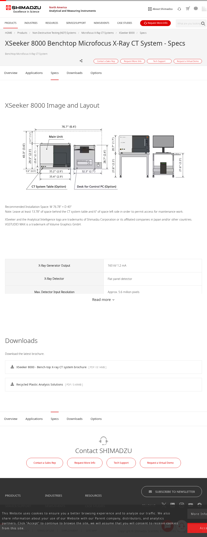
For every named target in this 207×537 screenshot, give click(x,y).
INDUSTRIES (53, 495)
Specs (55, 73)
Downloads (74, 73)
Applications (34, 73)
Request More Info (84, 462)
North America (58, 7)
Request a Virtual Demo (160, 462)
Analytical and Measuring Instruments (72, 11)
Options (96, 73)
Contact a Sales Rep (45, 462)
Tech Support (121, 462)
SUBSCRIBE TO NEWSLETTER (175, 492)
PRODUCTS (13, 495)
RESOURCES (93, 495)
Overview (10, 73)
